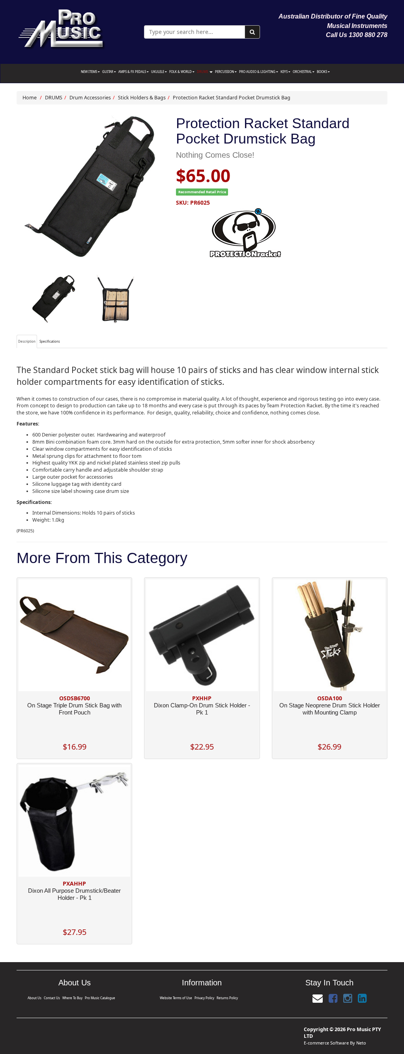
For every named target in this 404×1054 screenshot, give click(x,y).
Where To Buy (72, 998)
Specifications (49, 341)
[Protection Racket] (281, 232)
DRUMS (203, 71)
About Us (34, 998)
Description (27, 341)
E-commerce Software (326, 1043)
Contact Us (52, 998)
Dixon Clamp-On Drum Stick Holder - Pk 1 (202, 709)
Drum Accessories (90, 97)
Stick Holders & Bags (142, 97)
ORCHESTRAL (302, 71)
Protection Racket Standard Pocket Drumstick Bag (231, 97)
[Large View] (53, 299)
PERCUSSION (225, 71)
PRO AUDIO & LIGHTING (257, 71)
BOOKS (322, 71)
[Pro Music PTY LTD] (61, 27)
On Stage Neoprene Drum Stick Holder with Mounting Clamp (329, 709)
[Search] (252, 32)
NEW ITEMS (89, 71)
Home (29, 97)
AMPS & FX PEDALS (132, 71)
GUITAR (108, 71)
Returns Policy (227, 998)
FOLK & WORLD (181, 71)
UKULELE (158, 71)
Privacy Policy (204, 998)
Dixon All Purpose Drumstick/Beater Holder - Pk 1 (74, 894)
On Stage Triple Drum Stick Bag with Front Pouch (74, 709)
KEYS (284, 71)
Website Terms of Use (176, 998)
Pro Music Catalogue (100, 998)
